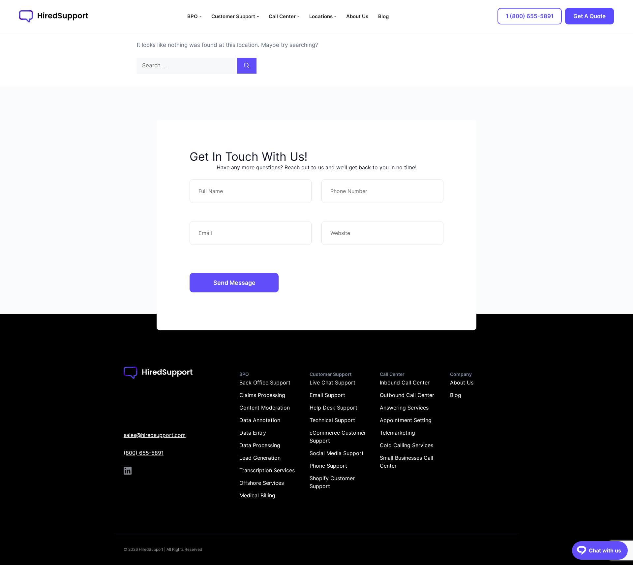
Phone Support (328, 465)
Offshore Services (261, 483)
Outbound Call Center (407, 395)
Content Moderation (264, 407)
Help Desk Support (333, 407)
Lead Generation (260, 457)
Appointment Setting (406, 420)
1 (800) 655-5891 (530, 16)
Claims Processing (262, 395)
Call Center (282, 16)
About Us (357, 16)
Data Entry (252, 432)
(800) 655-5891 (144, 452)
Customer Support (233, 16)
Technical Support (332, 420)
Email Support (327, 395)
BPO (192, 16)
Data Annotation (259, 420)
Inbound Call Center (405, 382)
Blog (383, 16)
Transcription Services (267, 470)
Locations (321, 16)
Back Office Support (264, 382)
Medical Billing (257, 495)
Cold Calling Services (406, 445)
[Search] (246, 66)
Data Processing (259, 445)
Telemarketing (397, 432)
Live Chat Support (332, 382)
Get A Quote (589, 16)
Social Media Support (337, 453)
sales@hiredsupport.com (155, 435)
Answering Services (404, 407)
